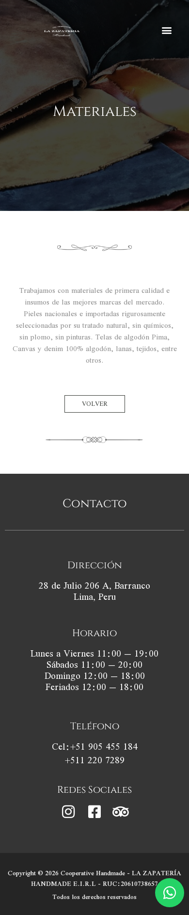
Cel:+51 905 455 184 (95, 746)
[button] (166, 30)
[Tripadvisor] (120, 811)
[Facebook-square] (94, 811)
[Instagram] (68, 811)
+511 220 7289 (95, 760)
